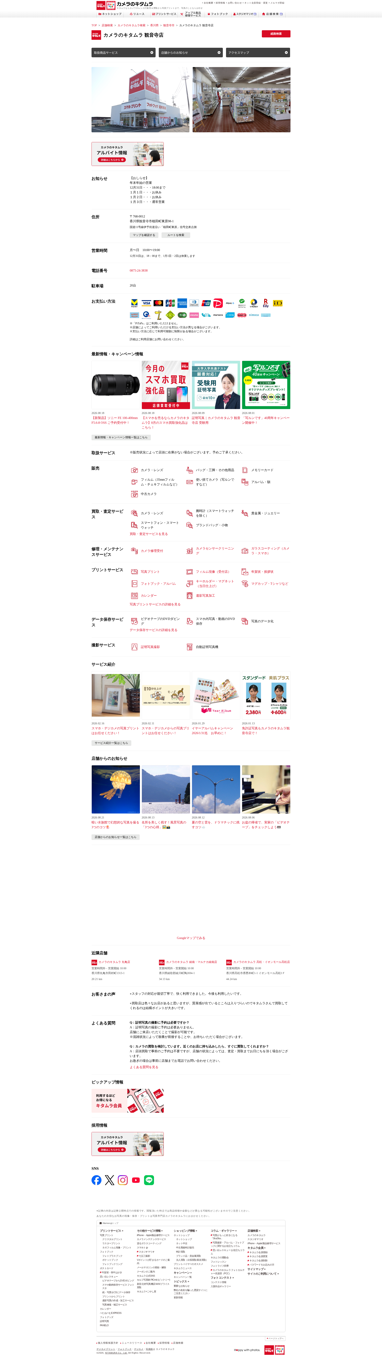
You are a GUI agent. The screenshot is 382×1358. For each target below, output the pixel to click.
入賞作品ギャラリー (221, 1286)
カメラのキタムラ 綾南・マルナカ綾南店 (191, 962)
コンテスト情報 (218, 1282)
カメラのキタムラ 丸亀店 (114, 962)
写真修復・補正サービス (114, 1304)
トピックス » (181, 1281)
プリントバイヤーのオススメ (188, 1264)
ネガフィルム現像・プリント (117, 1247)
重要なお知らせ (181, 1286)
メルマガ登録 (277, 2)
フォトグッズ (106, 1317)
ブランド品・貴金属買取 (188, 1256)
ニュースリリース (132, 1342)
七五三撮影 (144, 1256)
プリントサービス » (111, 1230)
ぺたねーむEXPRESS (110, 1313)
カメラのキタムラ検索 (131, 25)
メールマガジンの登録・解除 (151, 1267)
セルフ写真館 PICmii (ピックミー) (153, 1279)
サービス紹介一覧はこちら (111, 742)
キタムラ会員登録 (258, 1252)
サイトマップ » (256, 1269)
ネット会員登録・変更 (256, 2)
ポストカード (106, 1268)
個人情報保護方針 (108, 1342)
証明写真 (104, 1321)
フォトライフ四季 (220, 1265)
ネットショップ (181, 1235)
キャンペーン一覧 (183, 1277)
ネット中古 (181, 1243)
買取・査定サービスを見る (149, 534)
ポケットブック (110, 1260)
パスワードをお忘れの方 (261, 1264)
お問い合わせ (235, 2)
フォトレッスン (218, 1261)
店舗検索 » (254, 1230)
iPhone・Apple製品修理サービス (153, 1235)
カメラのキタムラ (256, 1235)
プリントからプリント (113, 1296)
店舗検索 (107, 25)
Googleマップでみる (191, 938)
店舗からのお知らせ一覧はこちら (115, 837)
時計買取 (180, 1251)
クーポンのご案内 (146, 1271)
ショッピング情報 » (185, 1230)
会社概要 (208, 2)
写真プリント (106, 1235)
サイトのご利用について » (263, 1273)
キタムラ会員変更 (258, 1256)
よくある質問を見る (144, 1067)
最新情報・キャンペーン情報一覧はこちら (121, 437)
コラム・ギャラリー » (224, 1230)
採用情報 (220, 2)
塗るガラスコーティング (149, 1243)
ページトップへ (276, 1338)
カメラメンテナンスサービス (151, 1239)
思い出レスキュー (109, 1276)
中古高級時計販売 (185, 1247)
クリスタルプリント (112, 1239)
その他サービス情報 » (150, 1230)
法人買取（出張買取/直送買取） (192, 1260)
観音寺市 (168, 25)
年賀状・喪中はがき (112, 1272)
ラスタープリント (111, 1243)
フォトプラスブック (112, 1256)
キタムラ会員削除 (258, 1260)
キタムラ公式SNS (146, 1275)
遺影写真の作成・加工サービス (118, 1300)
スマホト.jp (142, 1247)
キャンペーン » (183, 1272)
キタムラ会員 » (256, 1247)
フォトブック (106, 1251)
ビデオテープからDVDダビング (118, 1280)
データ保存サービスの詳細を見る (153, 630)
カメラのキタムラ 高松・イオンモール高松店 (261, 962)
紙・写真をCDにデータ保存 (116, 1292)
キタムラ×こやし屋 (146, 1291)
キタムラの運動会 (220, 1257)
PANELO (104, 1325)
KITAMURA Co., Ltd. (116, 1353)
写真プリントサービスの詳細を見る (155, 604)
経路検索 (276, 33)
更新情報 (178, 1297)
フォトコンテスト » (222, 1277)
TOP (94, 25)
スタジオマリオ (147, 1251)
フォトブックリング (112, 1264)
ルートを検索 (176, 235)
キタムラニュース (183, 1268)
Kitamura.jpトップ (110, 1223)
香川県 (154, 25)
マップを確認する (144, 235)
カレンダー (105, 1308)
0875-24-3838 (139, 270)
